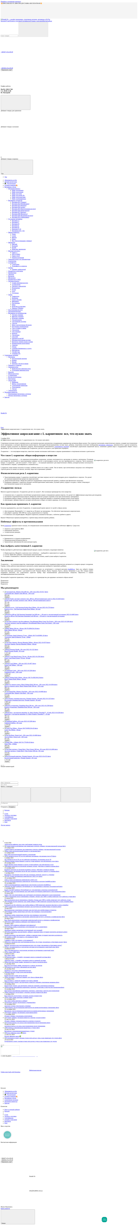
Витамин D (15, 224)
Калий (14, 247)
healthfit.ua (71, 569)
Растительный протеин (19, 358)
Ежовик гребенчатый (19, 269)
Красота (14, 333)
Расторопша (16, 303)
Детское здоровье (17, 315)
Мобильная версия (35, 1070)
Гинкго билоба (16, 299)
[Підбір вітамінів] (104, 1219)
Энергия (14, 345)
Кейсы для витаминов (19, 384)
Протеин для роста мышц (20, 363)
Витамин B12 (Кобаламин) (20, 217)
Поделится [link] (4, 584)
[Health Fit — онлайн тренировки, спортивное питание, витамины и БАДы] (10, 1054)
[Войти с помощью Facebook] (15, 794)
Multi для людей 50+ (18, 195)
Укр (6, 177)
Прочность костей (18, 338)
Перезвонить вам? (7, 70)
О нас (8, 21)
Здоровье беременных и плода (21, 348)
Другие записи (5, 825)
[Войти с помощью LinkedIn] (75, 794)
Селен (14, 236)
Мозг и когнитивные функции (22, 325)
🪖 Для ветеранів (10, 183)
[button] (69, 11)
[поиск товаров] (33, 29)
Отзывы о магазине (36, 21)
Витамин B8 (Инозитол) (20, 214)
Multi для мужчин (17, 192)
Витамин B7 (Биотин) (19, 212)
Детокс (14, 347)
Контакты (46, 21)
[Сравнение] (15, 102)
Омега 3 (14, 252)
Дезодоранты (16, 387)
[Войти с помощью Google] (45, 794)
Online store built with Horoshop (10, 1072)
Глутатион (15, 293)
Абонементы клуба (11, 180)
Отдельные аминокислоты (20, 370)
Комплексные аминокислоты (21, 368)
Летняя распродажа (11, 182)
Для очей (15, 336)
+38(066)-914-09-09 (7, 68)
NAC (13, 291)
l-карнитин (7, 525)
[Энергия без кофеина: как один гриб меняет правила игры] (19, 841)
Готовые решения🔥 (11, 185)
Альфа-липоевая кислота (20, 283)
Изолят (14, 362)
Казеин (14, 360)
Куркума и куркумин (19, 306)
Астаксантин (16, 284)
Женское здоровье (17, 316)
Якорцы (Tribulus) (17, 308)
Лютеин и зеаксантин (19, 286)
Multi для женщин (17, 190)
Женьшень (15, 301)
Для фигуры (16, 352)
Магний (14, 244)
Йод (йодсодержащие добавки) (22, 241)
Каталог (3, 21)
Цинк (14, 239)
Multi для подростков (18, 197)
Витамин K (15, 227)
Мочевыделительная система (21, 340)
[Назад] (1, 765)
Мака (13, 305)
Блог (50, 21)
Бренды (7, 397)
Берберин (15, 298)
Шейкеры (15, 382)
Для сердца (15, 330)
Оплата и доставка (15, 21)
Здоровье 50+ (16, 353)
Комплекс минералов (19, 249)
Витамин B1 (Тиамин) (19, 202)
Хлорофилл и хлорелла (19, 266)
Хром (14, 234)
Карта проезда (5, 1208)
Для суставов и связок (19, 328)
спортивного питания (61, 446)
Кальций (15, 246)
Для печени (15, 335)
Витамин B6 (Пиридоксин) (20, 210)
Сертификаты (25, 21)
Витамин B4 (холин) (18, 207)
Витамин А (15, 220)
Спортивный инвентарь (19, 385)
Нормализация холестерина (21, 343)
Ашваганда (15, 296)
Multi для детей (17, 194)
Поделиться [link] (4, 580)
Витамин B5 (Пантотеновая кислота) (24, 209)
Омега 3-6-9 (16, 256)
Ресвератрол (16, 288)
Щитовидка (16, 350)
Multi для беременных (19, 199)
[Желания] (69, 119)
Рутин (14, 289)
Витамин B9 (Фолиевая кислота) (22, 215)
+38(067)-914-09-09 (7, 52)
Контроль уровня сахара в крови (22, 342)
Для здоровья (16, 331)
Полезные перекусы (11, 392)
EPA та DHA (16, 254)
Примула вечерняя (18, 257)
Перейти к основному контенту (11, 1)
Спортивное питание (11, 355)
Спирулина (15, 264)
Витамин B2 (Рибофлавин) (20, 204)
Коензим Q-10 (16, 229)
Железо (14, 237)
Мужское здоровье (18, 318)
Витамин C (15, 222)
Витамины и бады (10, 187)
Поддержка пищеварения (20, 326)
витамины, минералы (105, 445)
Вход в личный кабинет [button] (12, 1109)
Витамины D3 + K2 (18, 231)
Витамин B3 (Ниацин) (19, 205)
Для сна (14, 323)
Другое (14, 389)
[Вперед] (3, 765)
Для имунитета (17, 320)
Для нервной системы (19, 321)
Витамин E (15, 225)
